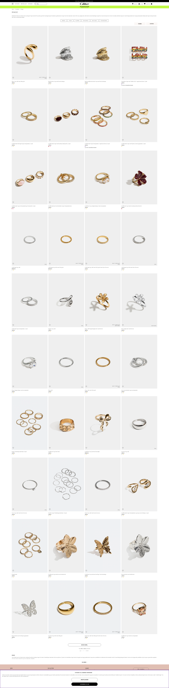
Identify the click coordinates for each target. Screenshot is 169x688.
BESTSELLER (24, 3)
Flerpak (77, 20)
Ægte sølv (94, 20)
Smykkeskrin (104, 20)
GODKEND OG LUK (84, 684)
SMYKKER (30, 3)
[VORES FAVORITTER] (152, 23)
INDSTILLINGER (84, 679)
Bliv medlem (141, 669)
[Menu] (13, 4)
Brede (63, 20)
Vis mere (84, 662)
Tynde (70, 20)
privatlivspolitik (15, 676)
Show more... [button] (84, 644)
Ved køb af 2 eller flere (84, 7)
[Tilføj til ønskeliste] (13, 77)
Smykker (17, 9)
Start (13, 9)
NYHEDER (17, 3)
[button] (141, 4)
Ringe (22, 9)
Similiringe (85, 20)
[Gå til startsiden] (84, 4)
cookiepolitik (25, 676)
